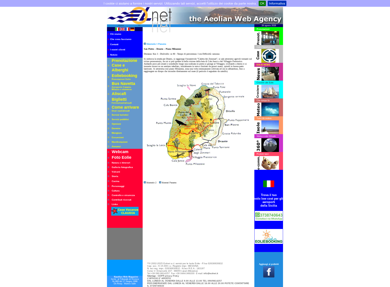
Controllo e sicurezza (123, 195)
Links (115, 204)
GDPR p (162, 276)
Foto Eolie (121, 157)
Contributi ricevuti (121, 199)
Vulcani (116, 171)
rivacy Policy (172, 276)
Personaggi (118, 186)
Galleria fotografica (122, 167)
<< (139, 25)
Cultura (116, 190)
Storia (115, 176)
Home (121, 25)
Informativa (277, 3)
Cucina (115, 181)
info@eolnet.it (211, 273)
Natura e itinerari (121, 162)
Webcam (120, 151)
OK (262, 3)
